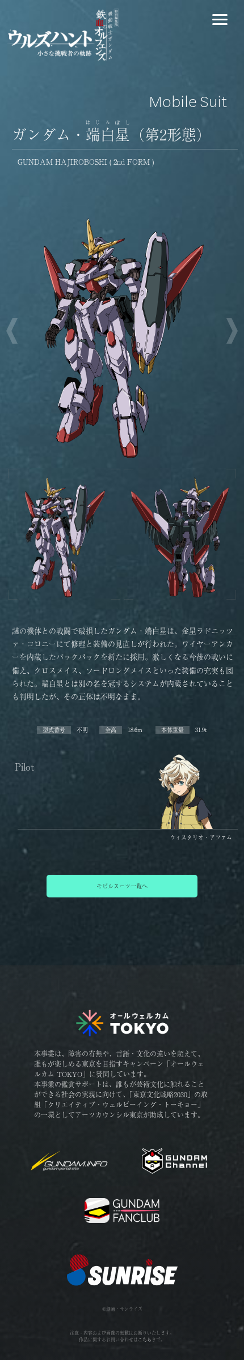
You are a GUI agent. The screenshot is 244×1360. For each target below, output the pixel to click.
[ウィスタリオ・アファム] (180, 826)
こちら (145, 1339)
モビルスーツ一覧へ (122, 886)
